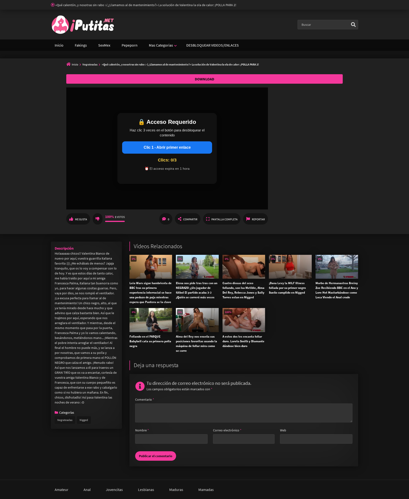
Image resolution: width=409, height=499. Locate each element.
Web (283, 430)
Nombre (142, 430)
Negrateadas (90, 64)
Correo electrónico (227, 430)
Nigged (84, 420)
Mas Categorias (161, 45)
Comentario (144, 399)
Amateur (61, 489)
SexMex (104, 45)
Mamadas (206, 489)
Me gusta (81, 219)
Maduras (176, 489)
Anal (87, 489)
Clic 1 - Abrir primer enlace (167, 147)
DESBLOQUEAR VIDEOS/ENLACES (212, 45)
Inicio (59, 45)
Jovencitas (114, 489)
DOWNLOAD (204, 79)
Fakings (81, 45)
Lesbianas (146, 489)
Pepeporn (130, 45)
